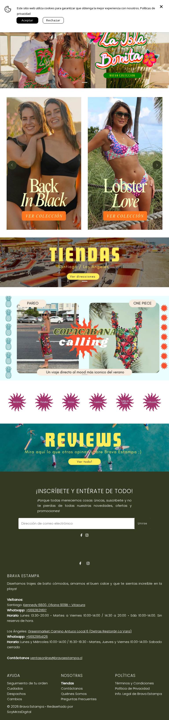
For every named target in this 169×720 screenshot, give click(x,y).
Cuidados (15, 688)
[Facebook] (81, 535)
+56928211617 (36, 610)
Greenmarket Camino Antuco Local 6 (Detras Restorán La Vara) (80, 631)
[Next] (156, 165)
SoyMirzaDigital (19, 711)
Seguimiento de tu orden (27, 683)
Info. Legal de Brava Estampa (138, 693)
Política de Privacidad (132, 688)
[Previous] (12, 165)
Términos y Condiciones (134, 683)
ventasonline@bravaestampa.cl (56, 658)
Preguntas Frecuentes (79, 699)
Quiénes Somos (74, 693)
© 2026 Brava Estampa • (26, 706)
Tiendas (67, 683)
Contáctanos (72, 688)
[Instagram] (86, 535)
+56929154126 (37, 636)
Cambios (14, 699)
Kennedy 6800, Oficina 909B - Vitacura (54, 604)
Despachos (16, 693)
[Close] (161, 4)
